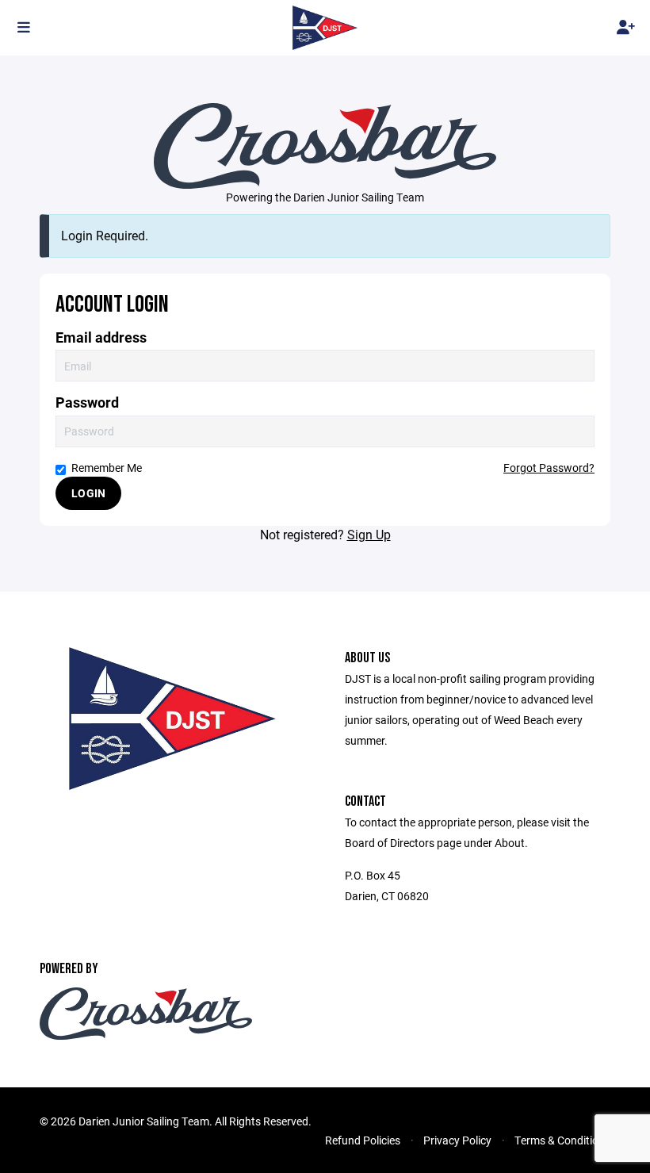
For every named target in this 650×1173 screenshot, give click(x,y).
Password (87, 402)
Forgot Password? (549, 467)
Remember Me (106, 467)
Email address (101, 337)
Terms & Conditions (562, 1140)
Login (88, 492)
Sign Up (369, 534)
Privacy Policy (457, 1140)
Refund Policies (362, 1140)
